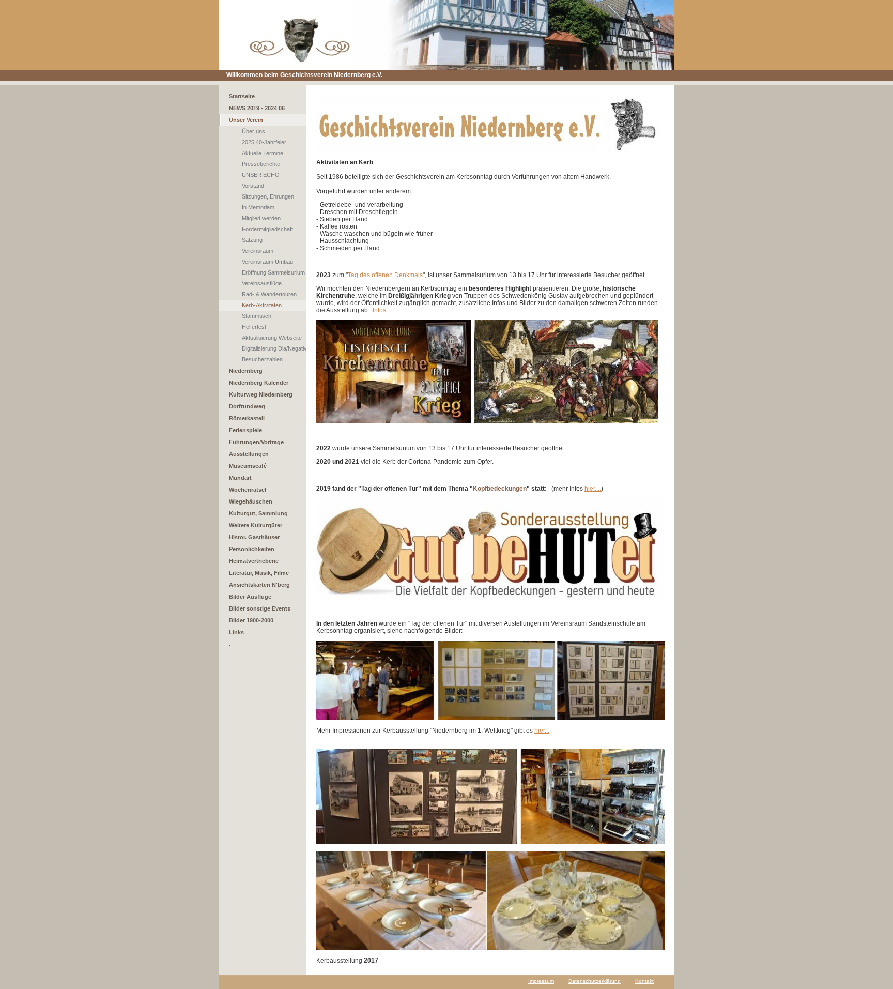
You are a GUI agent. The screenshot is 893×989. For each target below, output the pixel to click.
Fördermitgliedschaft (267, 229)
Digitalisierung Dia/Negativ (274, 348)
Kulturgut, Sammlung (258, 513)
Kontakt (644, 981)
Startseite (242, 96)
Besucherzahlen (262, 359)
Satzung (252, 240)
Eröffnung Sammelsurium (273, 272)
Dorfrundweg (247, 406)
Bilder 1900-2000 (251, 620)
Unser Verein (246, 120)
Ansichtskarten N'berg (259, 585)
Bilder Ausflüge (250, 597)
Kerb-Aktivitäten (262, 305)
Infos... (382, 310)
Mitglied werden (261, 218)
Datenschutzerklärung (594, 981)
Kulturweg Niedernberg (260, 394)
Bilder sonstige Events (259, 608)
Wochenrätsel (247, 489)
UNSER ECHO (261, 175)
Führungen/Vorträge (256, 442)
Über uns (253, 131)
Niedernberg (246, 371)
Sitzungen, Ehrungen (268, 196)
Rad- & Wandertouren (269, 294)
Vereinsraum (257, 251)
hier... (541, 730)
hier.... (592, 488)
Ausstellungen (249, 454)
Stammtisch (256, 316)
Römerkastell (247, 418)
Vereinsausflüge (262, 283)
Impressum (541, 981)
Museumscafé (248, 466)
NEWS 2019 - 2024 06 (257, 108)
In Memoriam (258, 207)
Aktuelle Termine (262, 153)
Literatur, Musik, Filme (259, 573)
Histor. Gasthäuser (254, 537)
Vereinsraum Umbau (267, 261)
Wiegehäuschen (250, 501)
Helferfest (254, 327)
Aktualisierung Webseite (272, 337)
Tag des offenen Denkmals (385, 275)
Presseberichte (261, 164)
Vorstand (253, 185)
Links (236, 632)
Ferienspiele (245, 430)
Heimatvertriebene (254, 561)
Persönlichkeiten (251, 549)
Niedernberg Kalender (258, 382)
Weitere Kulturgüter (255, 525)
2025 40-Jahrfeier (264, 142)
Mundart (240, 478)
